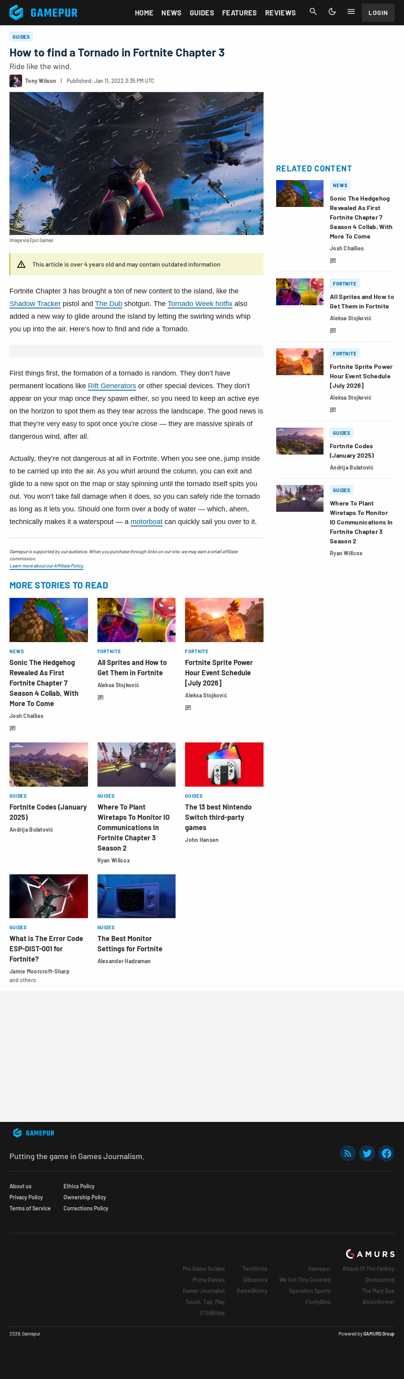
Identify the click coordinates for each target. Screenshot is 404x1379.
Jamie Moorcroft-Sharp (39, 971)
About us (20, 1186)
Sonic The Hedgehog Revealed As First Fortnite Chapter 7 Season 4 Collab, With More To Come (44, 683)
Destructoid (380, 1279)
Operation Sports (310, 1290)
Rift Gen (101, 386)
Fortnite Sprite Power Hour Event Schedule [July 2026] (219, 672)
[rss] (348, 1153)
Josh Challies (26, 715)
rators (127, 386)
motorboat (147, 522)
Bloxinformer (379, 1301)
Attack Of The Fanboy (368, 1268)
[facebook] (386, 1153)
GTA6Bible (212, 1312)
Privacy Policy (26, 1197)
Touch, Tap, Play (205, 1301)
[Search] (313, 11)
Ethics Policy (79, 1186)
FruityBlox (318, 1301)
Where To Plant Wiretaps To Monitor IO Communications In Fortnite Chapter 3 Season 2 (133, 827)
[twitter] (367, 1153)
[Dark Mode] (332, 11)
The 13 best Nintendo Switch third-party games (218, 817)
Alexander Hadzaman (124, 961)
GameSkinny (252, 1290)
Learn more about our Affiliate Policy (46, 565)
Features (239, 12)
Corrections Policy (86, 1208)
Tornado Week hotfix (200, 304)
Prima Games (209, 1279)
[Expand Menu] (351, 11)
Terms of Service (30, 1208)
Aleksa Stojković (118, 685)
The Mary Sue (378, 1290)
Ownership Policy (85, 1197)
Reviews (280, 12)
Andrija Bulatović (31, 829)
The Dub (108, 304)
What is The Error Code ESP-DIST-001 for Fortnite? (46, 948)
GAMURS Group (379, 1333)
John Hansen (202, 839)
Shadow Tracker (35, 304)
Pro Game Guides (204, 1268)
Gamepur (319, 1268)
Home (144, 12)
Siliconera (255, 1279)
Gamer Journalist (204, 1290)
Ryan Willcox (113, 860)
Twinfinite (254, 1268)
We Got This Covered (305, 1279)
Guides (202, 12)
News (171, 12)
